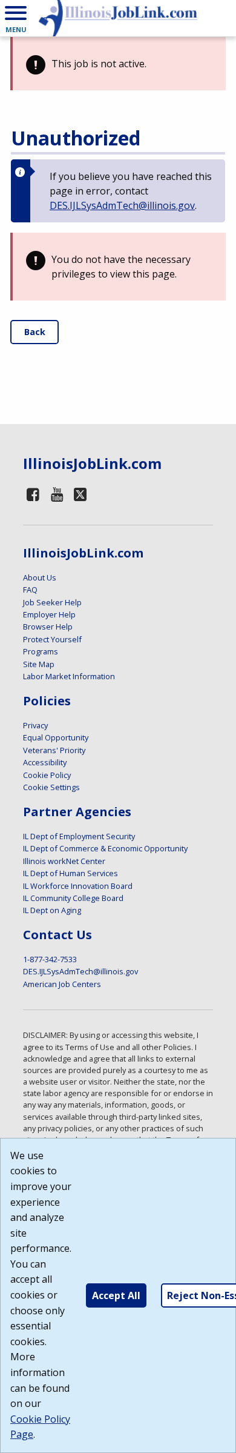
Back (34, 331)
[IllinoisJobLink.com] (118, 18)
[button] (15, 18)
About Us (39, 577)
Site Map (38, 664)
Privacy (35, 725)
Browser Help (48, 626)
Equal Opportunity (55, 737)
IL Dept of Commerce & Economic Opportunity (105, 848)
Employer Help (49, 614)
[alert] (118, 63)
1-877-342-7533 (50, 959)
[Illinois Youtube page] (57, 494)
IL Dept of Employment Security (79, 836)
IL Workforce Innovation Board (78, 885)
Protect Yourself (52, 639)
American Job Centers (62, 984)
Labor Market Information (69, 676)
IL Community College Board (73, 898)
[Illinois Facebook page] (33, 494)
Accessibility (45, 762)
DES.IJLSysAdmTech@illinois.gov (122, 205)
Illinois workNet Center (64, 861)
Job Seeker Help (52, 602)
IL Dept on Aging (52, 910)
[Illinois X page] (80, 494)
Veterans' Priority (54, 750)
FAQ (30, 589)
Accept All (116, 1295)
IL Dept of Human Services (70, 873)
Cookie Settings (51, 787)
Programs (40, 651)
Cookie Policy (47, 775)
